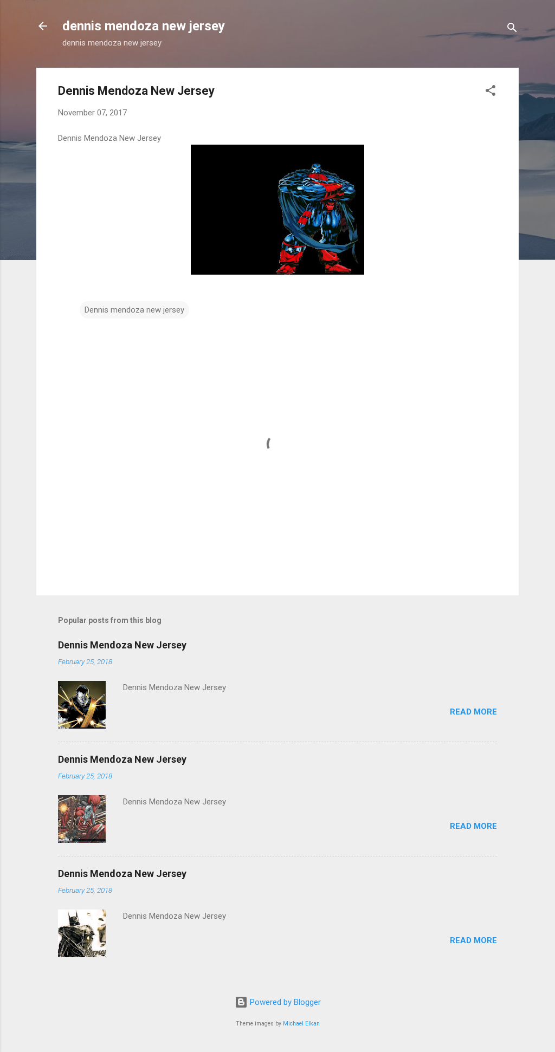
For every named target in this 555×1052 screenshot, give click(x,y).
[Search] (512, 29)
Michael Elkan (301, 1023)
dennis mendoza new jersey (143, 26)
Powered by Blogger (284, 1002)
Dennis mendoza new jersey (134, 310)
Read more (473, 712)
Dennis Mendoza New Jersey (122, 645)
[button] (490, 92)
